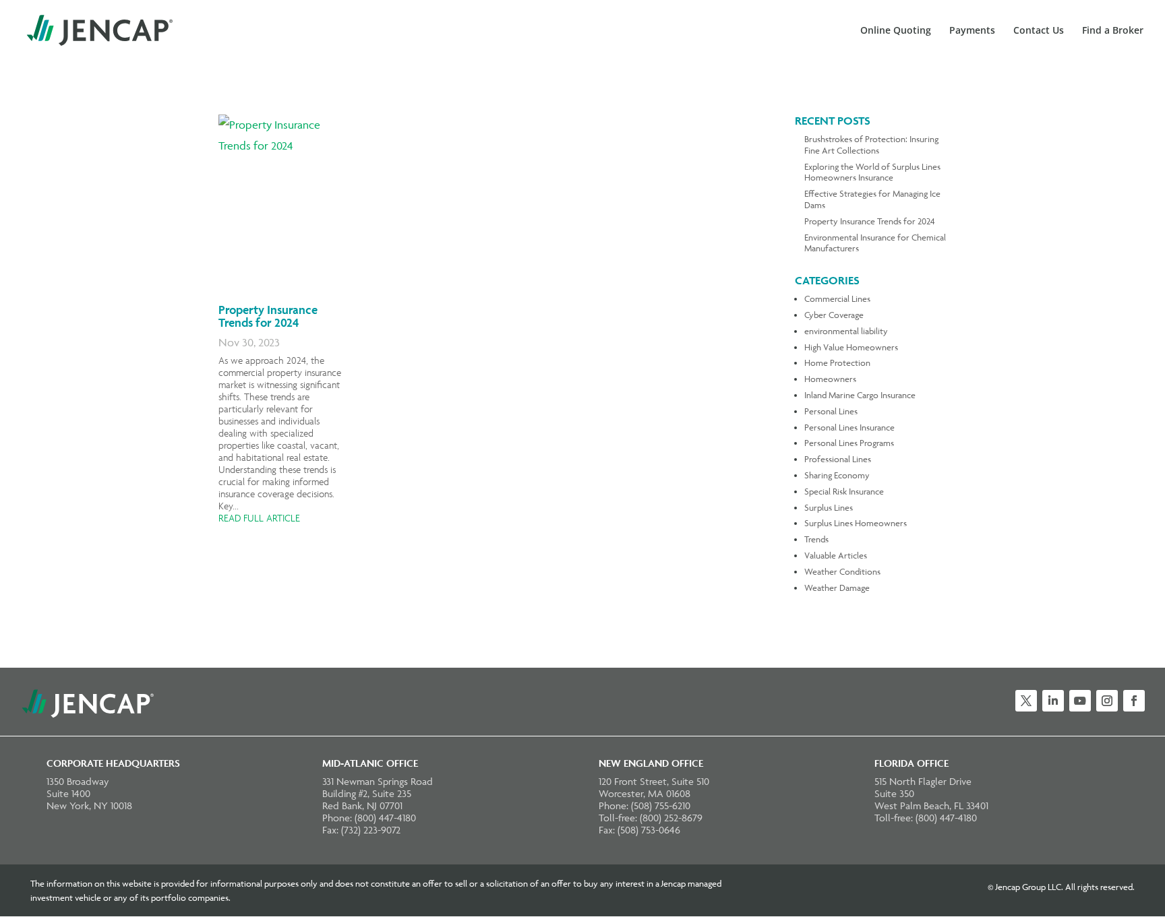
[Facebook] (1134, 701)
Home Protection (837, 362)
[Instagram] (1107, 701)
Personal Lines (831, 411)
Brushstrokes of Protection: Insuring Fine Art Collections (871, 144)
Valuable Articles (835, 555)
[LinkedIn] (1053, 701)
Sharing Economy (837, 475)
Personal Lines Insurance (849, 427)
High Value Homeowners (851, 347)
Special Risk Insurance (844, 491)
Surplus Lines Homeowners (855, 522)
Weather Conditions (842, 571)
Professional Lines (837, 458)
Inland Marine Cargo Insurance (860, 394)
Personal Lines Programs (849, 442)
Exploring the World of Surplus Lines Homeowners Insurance (872, 172)
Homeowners (830, 378)
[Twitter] (1026, 701)
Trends (816, 539)
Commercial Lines (837, 298)
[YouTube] (1080, 701)
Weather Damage (837, 587)
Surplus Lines (828, 507)
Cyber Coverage (834, 314)
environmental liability (846, 330)
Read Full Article (259, 518)
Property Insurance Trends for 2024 (268, 316)
